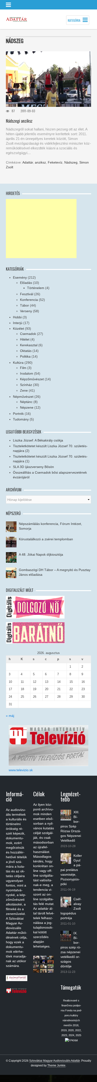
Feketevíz (55, 162)
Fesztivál (26, 294)
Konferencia (29, 300)
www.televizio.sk (21, 770)
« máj (10, 716)
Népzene (26, 407)
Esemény (20, 277)
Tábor (24, 305)
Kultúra (18, 362)
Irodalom (26, 373)
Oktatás (26, 351)
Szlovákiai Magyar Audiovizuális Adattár (54, 1060)
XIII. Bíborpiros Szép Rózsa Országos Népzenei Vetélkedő (71, 826)
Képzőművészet (32, 379)
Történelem (35, 288)
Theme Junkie (56, 1065)
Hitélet (24, 339)
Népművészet (23, 396)
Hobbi (17, 317)
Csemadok (28, 334)
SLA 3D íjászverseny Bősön (33, 467)
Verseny (26, 311)
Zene (24, 390)
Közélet (18, 328)
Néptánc (26, 402)
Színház (26, 385)
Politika (25, 356)
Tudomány (21, 419)
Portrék (18, 413)
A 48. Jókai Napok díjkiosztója (41, 554)
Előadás (26, 283)
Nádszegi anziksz (19, 121)
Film (23, 368)
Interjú (17, 323)
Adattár (27, 162)
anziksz (40, 162)
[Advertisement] (41, 228)
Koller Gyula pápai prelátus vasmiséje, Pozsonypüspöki (71, 870)
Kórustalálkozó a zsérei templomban (46, 539)
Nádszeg (70, 162)
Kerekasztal (28, 345)
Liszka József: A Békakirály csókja (38, 440)
